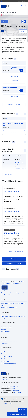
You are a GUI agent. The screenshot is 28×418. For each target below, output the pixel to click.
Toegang (15, 132)
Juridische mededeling (7, 327)
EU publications (5, 361)
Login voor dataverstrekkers (8, 363)
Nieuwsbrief (4, 343)
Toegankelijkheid (5, 331)
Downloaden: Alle (13, 104)
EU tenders (4, 354)
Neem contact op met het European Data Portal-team (14, 304)
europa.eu (4, 379)
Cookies (3, 329)
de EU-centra (17, 392)
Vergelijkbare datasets (13, 263)
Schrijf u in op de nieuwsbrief (9, 307)
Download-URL (14, 80)
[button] (22, 1)
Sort (4, 63)
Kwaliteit (13, 259)
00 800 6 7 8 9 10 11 (12, 386)
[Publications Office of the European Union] (13, 288)
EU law (3, 351)
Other (4, 318)
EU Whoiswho (5, 359)
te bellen (13, 388)
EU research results (6, 356)
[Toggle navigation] (25, 14)
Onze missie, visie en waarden (9, 341)
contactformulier (15, 390)
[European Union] (13, 373)
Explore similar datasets (15, 252)
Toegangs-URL (14, 76)
